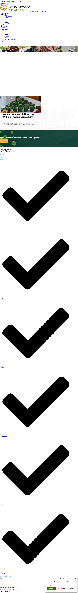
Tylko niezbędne (61, 588)
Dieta (3, 24)
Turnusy (6, 20)
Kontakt (4, 27)
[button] (75, 578)
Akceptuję (51, 588)
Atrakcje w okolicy (8, 16)
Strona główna (5, 13)
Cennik (6, 22)
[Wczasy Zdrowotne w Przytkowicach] (7, 4)
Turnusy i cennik (5, 19)
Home (3, 49)
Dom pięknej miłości (9, 18)
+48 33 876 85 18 (17, 1)
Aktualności (4, 26)
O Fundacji (4, 14)
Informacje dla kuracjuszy (10, 23)
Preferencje (71, 588)
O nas (6, 15)
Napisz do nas (2, 3)
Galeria (6, 17)
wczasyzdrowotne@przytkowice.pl (7, 1)
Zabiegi (3, 25)
